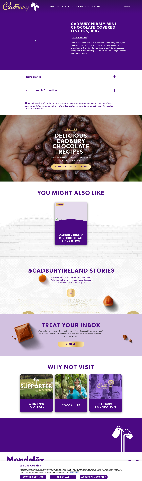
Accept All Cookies (93, 477)
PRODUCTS (81, 7)
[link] (36, 393)
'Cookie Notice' (74, 472)
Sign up (71, 344)
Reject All (63, 477)
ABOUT (53, 7)
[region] (71, 471)
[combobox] (130, 6)
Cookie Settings (33, 477)
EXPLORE (66, 7)
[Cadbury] (21, 7)
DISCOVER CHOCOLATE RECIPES (71, 167)
